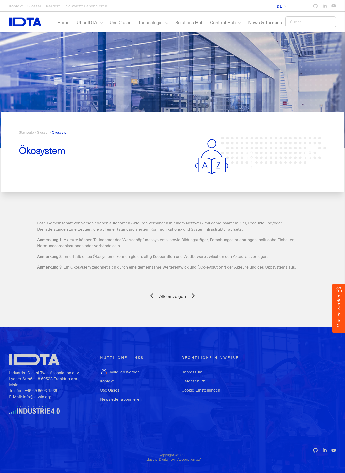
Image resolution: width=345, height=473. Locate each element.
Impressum (192, 372)
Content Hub (223, 22)
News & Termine (265, 22)
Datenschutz (193, 381)
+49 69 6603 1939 (40, 390)
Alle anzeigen (172, 296)
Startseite (26, 132)
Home (63, 22)
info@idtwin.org (37, 396)
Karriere (53, 6)
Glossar (34, 6)
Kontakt (16, 6)
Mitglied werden (125, 372)
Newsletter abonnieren (86, 6)
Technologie (150, 22)
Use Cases (120, 22)
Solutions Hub (189, 22)
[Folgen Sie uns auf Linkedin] (324, 6)
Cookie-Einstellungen (201, 390)
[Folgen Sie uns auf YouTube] (333, 6)
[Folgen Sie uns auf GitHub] (315, 6)
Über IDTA (87, 22)
